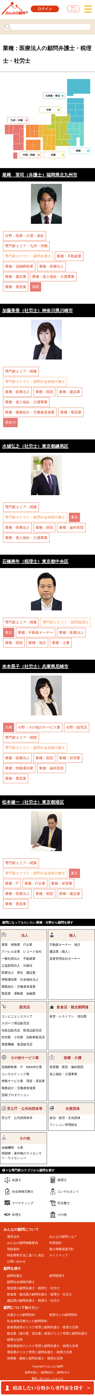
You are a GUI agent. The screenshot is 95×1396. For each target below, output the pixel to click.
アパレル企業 (11, 951)
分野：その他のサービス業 (39, 727)
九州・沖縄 (18, 120)
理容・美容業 (35, 1081)
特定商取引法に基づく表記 (25, 1255)
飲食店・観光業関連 (73, 1007)
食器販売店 (24, 1044)
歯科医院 (77, 1067)
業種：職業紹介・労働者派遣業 (30, 412)
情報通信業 (9, 979)
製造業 (6, 993)
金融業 (31, 993)
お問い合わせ (16, 1261)
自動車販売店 (35, 1037)
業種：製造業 (15, 287)
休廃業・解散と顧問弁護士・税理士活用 (35, 1358)
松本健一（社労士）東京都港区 (33, 801)
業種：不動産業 (69, 256)
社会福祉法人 (29, 979)
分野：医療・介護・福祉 (24, 236)
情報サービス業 (12, 1081)
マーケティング (23, 1203)
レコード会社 (32, 951)
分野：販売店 (76, 727)
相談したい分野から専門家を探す (47, 1388)
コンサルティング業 (15, 1074)
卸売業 (6, 1037)
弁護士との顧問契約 (21, 1315)
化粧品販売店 (11, 1030)
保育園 (54, 1067)
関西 (54, 155)
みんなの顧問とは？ (63, 1236)
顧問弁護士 (15, 1275)
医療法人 (8, 972)
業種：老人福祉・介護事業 (53, 276)
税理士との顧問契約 (63, 1315)
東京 (74, 517)
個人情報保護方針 (61, 1249)
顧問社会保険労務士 (21, 1282)
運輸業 (18, 993)
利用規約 (55, 1243)
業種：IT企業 (35, 883)
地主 (77, 944)
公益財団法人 (11, 965)
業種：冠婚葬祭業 (19, 266)
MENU (87, 8)
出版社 (27, 965)
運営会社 (13, 1236)
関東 (80, 151)
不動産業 (29, 958)
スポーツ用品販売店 (15, 1023)
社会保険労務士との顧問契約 (27, 1321)
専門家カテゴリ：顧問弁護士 (28, 256)
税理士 (62, 1180)
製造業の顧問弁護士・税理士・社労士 (33, 1288)
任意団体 (73, 1108)
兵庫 (8, 727)
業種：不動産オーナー (35, 632)
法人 (24, 935)
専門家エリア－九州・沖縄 (26, 246)
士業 (20, 1147)
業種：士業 (61, 643)
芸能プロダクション (15, 1095)
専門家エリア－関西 (21, 737)
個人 (72, 935)
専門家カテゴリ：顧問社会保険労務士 (35, 381)
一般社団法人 (11, 958)
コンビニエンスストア (17, 1016)
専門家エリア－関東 (21, 371)
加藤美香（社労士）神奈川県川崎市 (37, 310)
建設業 (31, 972)
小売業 (18, 1037)
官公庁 (6, 1118)
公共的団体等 (23, 1118)
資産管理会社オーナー (64, 958)
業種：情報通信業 (19, 768)
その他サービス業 (25, 1058)
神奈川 (10, 422)
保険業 (15, 944)
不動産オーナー (60, 944)
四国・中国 (30, 155)
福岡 (35, 287)
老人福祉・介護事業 (63, 1074)
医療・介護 (73, 1058)
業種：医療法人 (51, 266)
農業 (5, 944)
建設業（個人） (60, 951)
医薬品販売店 (32, 1030)
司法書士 (63, 1203)
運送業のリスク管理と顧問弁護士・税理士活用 (39, 1352)
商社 (20, 972)
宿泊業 (82, 1016)
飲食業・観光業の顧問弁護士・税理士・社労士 (39, 1294)
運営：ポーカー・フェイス (47, 1378)
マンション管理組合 (63, 1124)
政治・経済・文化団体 (64, 1118)
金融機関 (8, 1147)
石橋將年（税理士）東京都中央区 (35, 561)
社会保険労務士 (23, 1191)
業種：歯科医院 (71, 527)
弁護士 (16, 1180)
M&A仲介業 (34, 1067)
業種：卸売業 (69, 758)
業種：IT (12, 883)
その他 (24, 1138)
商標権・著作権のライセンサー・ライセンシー (22, 1156)
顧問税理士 (57, 1275)
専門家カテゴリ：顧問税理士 (66, 622)
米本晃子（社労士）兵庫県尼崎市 (35, 666)
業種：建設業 (15, 276)
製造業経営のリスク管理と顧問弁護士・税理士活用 (42, 1346)
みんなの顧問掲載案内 (22, 1243)
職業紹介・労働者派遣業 (19, 986)
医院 (65, 1067)
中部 (50, 110)
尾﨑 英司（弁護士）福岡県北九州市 (39, 174)
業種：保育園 (61, 883)
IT (21, 1067)
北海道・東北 (54, 96)
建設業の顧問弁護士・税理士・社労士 (33, 1300)
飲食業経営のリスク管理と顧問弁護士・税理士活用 (42, 1327)
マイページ (73, 9)
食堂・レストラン (61, 1016)
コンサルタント (68, 1191)
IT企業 (27, 944)
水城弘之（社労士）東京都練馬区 (35, 446)
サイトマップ (58, 1255)
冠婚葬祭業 (9, 1067)
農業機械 (8, 1044)
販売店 (24, 1007)
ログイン (44, 8)
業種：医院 (44, 392)
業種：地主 (37, 643)
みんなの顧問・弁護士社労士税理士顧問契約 (15, 9)
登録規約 (13, 1249)
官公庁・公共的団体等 (24, 1108)
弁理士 (16, 1214)
